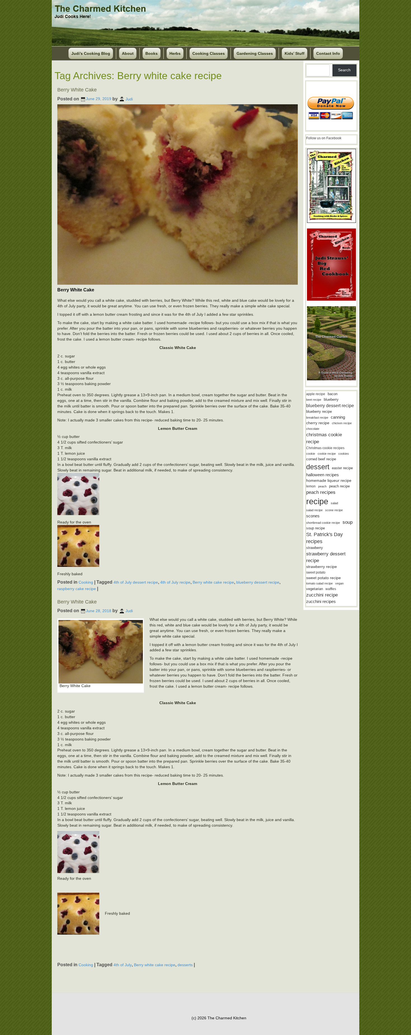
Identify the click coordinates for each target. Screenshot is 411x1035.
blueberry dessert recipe (257, 582)
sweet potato (315, 572)
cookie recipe (327, 453)
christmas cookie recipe (324, 438)
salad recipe (314, 510)
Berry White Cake (77, 90)
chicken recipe (342, 423)
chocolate (312, 428)
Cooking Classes (208, 53)
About (128, 53)
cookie (310, 453)
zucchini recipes (321, 601)
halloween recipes (322, 474)
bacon (332, 394)
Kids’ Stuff (294, 53)
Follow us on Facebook (323, 138)
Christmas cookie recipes (325, 448)
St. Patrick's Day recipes (324, 538)
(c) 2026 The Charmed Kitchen (219, 1018)
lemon (311, 486)
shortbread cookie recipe (323, 522)
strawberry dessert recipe (326, 557)
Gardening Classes (255, 53)
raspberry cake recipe (76, 588)
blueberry (331, 399)
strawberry (314, 548)
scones (313, 515)
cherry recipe (317, 423)
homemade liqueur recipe (328, 480)
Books (151, 53)
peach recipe (339, 486)
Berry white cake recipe (213, 582)
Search (344, 70)
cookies (343, 453)
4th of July (123, 965)
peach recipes (321, 492)
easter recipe (342, 468)
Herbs (175, 53)
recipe (317, 501)
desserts (185, 965)
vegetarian (314, 589)
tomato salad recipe (319, 583)
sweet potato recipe (323, 578)
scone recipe (334, 510)
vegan (339, 583)
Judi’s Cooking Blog (90, 53)
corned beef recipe (321, 459)
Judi (129, 98)
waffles (330, 589)
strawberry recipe (321, 567)
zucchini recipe (322, 595)
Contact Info (328, 53)
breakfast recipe (317, 417)
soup (347, 522)
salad (334, 503)
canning (338, 417)
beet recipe (313, 399)
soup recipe (315, 528)
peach (322, 486)
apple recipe (315, 394)
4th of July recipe (175, 582)
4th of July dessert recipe (136, 582)
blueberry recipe (319, 411)
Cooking (86, 582)
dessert (317, 467)
